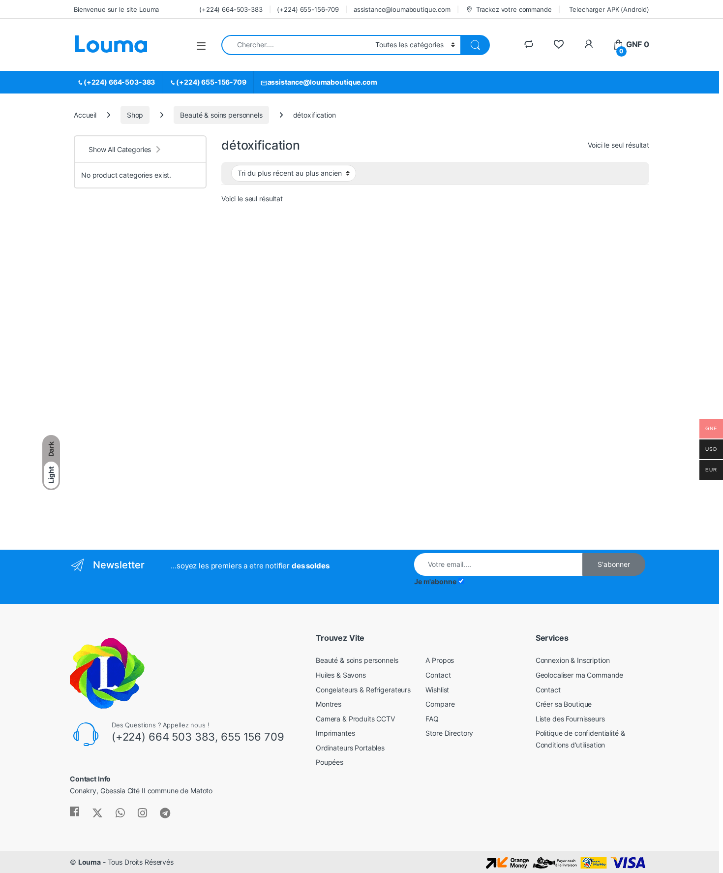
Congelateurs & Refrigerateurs (363, 690)
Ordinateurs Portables (350, 748)
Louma (89, 862)
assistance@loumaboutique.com (402, 9)
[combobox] (295, 45)
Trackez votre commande (514, 9)
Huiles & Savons (341, 675)
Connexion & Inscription (573, 660)
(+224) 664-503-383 (230, 9)
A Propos (439, 660)
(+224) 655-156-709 (307, 9)
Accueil (85, 115)
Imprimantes (335, 733)
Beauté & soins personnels (221, 115)
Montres (328, 704)
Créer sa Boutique (564, 704)
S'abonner (614, 564)
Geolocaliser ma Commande (580, 675)
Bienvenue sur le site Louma (116, 9)
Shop (135, 115)
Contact (438, 675)
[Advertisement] (140, 380)
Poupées (329, 762)
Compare (439, 704)
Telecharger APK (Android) (609, 9)
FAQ (432, 719)
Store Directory (449, 733)
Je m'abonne (435, 581)
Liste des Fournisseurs (570, 719)
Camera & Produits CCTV (355, 719)
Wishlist (437, 690)
